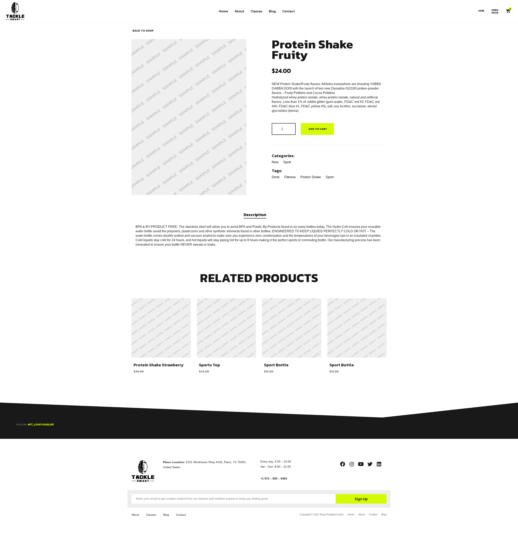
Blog (272, 11)
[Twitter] (370, 464)
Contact (288, 11)
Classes (256, 11)
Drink (275, 177)
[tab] (259, 216)
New (275, 162)
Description (255, 215)
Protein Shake (310, 177)
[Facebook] (342, 464)
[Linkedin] (379, 464)
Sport (287, 162)
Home (223, 11)
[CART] (506, 11)
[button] (482, 10)
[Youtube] (361, 464)
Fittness (290, 177)
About (239, 11)
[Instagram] (352, 464)
